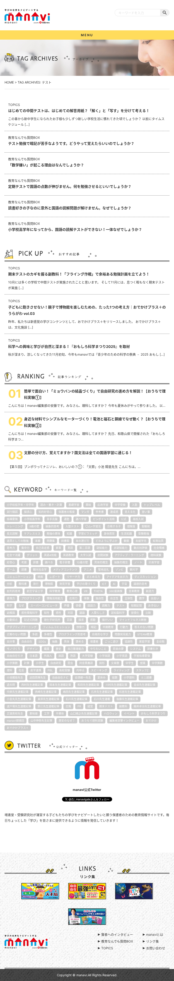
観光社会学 (40, 569)
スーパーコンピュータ (44, 605)
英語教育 (68, 555)
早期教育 (108, 627)
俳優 (78, 605)
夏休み (101, 677)
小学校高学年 (32, 519)
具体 (66, 641)
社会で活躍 (13, 555)
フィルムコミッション (56, 627)
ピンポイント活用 (104, 519)
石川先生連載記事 (76, 699)
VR (85, 591)
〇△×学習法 (93, 526)
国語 (61, 656)
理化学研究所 (52, 620)
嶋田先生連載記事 (74, 692)
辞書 (36, 562)
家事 (58, 548)
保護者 (94, 641)
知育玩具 (158, 541)
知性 (46, 613)
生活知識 (126, 533)
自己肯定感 (42, 548)
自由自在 (26, 641)
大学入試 (85, 555)
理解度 (131, 526)
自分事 (11, 641)
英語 (70, 548)
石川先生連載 (102, 699)
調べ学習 (81, 519)
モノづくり (13, 649)
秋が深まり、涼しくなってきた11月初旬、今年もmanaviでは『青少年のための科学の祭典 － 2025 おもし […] (86, 347)
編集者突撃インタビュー (124, 720)
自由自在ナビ (60, 677)
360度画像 (115, 591)
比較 (148, 613)
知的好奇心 (45, 512)
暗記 (93, 627)
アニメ (88, 569)
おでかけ (151, 720)
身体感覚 (109, 533)
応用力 (73, 598)
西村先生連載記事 (32, 685)
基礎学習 (73, 505)
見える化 (130, 512)
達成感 (114, 512)
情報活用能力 (55, 598)
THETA (98, 591)
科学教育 (54, 591)
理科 (9, 670)
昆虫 (70, 663)
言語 (69, 620)
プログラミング (30, 598)
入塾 (134, 505)
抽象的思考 (52, 526)
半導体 (60, 713)
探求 (81, 620)
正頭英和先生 (15, 713)
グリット (32, 555)
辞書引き (152, 649)
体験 (86, 598)
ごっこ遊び (111, 641)
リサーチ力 (73, 577)
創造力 (150, 591)
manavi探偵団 (15, 720)
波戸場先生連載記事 (19, 706)
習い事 (146, 512)
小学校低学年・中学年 (20, 505)
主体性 (129, 598)
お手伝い (153, 605)
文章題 (115, 663)
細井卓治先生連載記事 (147, 706)
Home (9, 82)
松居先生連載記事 (130, 692)
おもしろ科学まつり (153, 713)
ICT (104, 584)
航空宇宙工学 (35, 591)
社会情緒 (159, 548)
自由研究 (55, 663)
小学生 (40, 663)
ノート (138, 562)
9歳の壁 (34, 526)
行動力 (124, 627)
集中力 (25, 548)
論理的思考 (140, 584)
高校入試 (138, 519)
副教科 (123, 706)
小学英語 (121, 656)
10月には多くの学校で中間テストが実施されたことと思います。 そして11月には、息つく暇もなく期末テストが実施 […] (86, 278)
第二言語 (84, 548)
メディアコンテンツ (65, 569)
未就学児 (140, 541)
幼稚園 (11, 613)
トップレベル (152, 505)
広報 (68, 706)
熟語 (73, 656)
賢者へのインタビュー (117, 934)
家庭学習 (144, 641)
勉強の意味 (53, 533)
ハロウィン (110, 713)
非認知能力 (120, 548)
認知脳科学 (118, 613)
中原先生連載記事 (18, 692)
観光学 (134, 569)
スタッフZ (142, 670)
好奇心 (11, 562)
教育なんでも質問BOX (117, 941)
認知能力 (102, 548)
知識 (69, 533)
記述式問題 (31, 620)
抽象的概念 (121, 562)
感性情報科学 (29, 613)
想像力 (80, 627)
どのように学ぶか (106, 541)
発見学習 (64, 584)
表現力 (11, 598)
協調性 (129, 641)
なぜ (21, 605)
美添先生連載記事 (48, 699)
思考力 (11, 548)
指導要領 (12, 519)
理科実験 (155, 555)
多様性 (48, 634)
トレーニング (15, 526)
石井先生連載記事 (102, 692)
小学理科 (129, 677)
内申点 (80, 670)
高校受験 (64, 670)
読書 (24, 569)
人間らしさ (98, 613)
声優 (66, 605)
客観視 (146, 526)
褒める (80, 641)
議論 (82, 613)
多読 (35, 634)
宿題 (114, 677)
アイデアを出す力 (117, 577)
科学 (9, 605)
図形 (102, 663)
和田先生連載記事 (88, 685)
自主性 (114, 598)
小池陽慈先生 (15, 677)
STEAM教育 (144, 634)
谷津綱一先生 (83, 677)
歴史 (58, 649)
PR (79, 706)
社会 (21, 670)
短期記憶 (136, 605)
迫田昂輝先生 (37, 677)
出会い (155, 598)
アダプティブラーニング (21, 627)
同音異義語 (86, 663)
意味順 (33, 713)
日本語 (33, 656)
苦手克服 (52, 519)
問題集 (51, 541)
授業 (142, 663)
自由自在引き (15, 656)
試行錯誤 (12, 512)
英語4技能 (50, 555)
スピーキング (99, 670)
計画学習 (154, 562)
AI (114, 584)
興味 (88, 505)
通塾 (66, 519)
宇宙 (124, 584)
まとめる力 (93, 577)
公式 (123, 519)
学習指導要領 (142, 656)
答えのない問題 (143, 627)
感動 (93, 620)
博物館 (49, 584)
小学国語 (104, 656)
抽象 (55, 641)
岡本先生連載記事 (60, 685)
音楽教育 (134, 591)
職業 (46, 649)
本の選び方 (82, 541)
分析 (9, 584)
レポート (54, 577)
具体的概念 (101, 562)
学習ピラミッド (87, 533)
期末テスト (106, 706)
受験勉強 (143, 533)
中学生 (130, 663)
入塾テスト (72, 526)
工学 (46, 713)
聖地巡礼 (103, 569)
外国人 (48, 656)
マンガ (85, 512)
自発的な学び (100, 634)
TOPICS (107, 948)
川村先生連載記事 (116, 685)
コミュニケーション (19, 577)
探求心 (28, 512)
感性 (58, 613)
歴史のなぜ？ (67, 720)
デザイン (32, 649)
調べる (49, 562)
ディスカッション (145, 577)
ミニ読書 (146, 677)
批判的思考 (13, 591)
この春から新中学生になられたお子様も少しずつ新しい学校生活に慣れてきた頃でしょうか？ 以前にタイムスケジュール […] (86, 114)
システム (135, 649)
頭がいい (107, 620)
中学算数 (157, 663)
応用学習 (102, 505)
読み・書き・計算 (51, 505)
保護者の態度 (66, 512)
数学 (142, 598)
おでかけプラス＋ (18, 728)
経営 (90, 706)
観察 (126, 541)
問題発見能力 (123, 634)
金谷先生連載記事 (144, 685)
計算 (26, 663)
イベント (129, 713)
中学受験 (120, 505)
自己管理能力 (76, 649)
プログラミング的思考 (72, 634)
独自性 (100, 598)
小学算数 (12, 663)
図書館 (65, 541)
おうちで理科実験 (92, 720)
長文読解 (12, 533)
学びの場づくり (86, 584)
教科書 (23, 584)
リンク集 (152, 941)
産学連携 (35, 670)
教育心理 (72, 591)
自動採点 (12, 620)
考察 (24, 562)
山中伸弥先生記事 (41, 720)
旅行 (36, 584)
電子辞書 (64, 562)
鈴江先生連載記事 (48, 706)
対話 (70, 613)
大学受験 (87, 656)
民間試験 (102, 555)
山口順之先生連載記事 (83, 713)
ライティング (122, 670)
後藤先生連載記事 (127, 699)
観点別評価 (140, 548)
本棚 (37, 541)
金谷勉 (160, 641)
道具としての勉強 (18, 541)
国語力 (91, 605)
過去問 (11, 685)
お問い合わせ (155, 948)
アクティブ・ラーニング (129, 555)
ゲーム (11, 569)
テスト (120, 605)
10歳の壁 (82, 562)
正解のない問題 (16, 634)
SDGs (42, 641)
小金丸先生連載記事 (19, 699)
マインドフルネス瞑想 (132, 620)
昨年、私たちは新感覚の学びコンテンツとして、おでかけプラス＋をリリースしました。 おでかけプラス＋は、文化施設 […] (87, 314)
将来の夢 (118, 649)
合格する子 (114, 526)
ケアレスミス (32, 533)
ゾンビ (119, 569)
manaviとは (154, 934)
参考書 (100, 512)
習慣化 (135, 613)
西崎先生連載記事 (46, 692)
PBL (50, 670)
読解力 (106, 605)
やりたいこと (98, 649)
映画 (40, 577)
